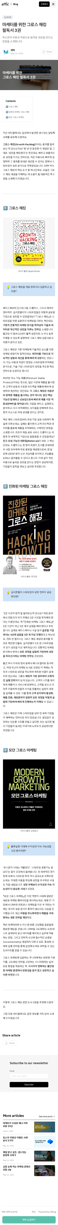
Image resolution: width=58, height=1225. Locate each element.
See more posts (46, 1116)
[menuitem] (47, 52)
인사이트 (7, 17)
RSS (34, 1212)
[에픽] (6, 51)
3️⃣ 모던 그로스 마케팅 (15, 117)
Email (12, 1071)
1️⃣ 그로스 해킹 (12, 106)
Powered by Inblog (47, 1212)
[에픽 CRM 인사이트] (5, 4)
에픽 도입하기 (29, 1219)
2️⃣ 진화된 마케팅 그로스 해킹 (18, 112)
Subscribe (28, 1084)
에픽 (13, 50)
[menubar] (47, 51)
